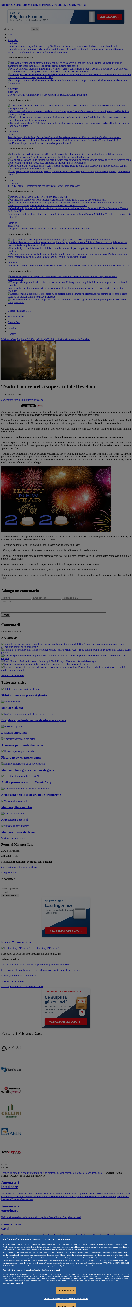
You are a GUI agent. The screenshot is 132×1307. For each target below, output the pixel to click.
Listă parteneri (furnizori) (13, 1283)
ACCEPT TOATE (66, 1290)
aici (60, 1260)
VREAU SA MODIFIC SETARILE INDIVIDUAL (66, 1298)
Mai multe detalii (81, 1249)
